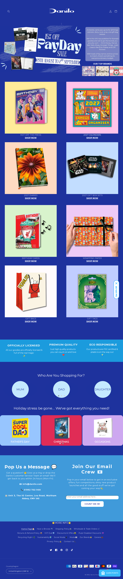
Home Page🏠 (27, 529)
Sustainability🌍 (44, 537)
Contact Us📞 (70, 541)
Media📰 (73, 537)
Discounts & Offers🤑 (66, 533)
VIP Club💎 (50, 533)
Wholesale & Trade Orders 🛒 (87, 529)
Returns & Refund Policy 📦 (29, 533)
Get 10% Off (116, 291)
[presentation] (78, 71)
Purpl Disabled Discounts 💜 (91, 533)
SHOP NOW (31, 138)
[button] (8, 11)
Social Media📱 (60, 537)
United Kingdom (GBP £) (19, 571)
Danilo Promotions (96, 575)
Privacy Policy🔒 (54, 541)
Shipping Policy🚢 (63, 529)
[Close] (116, 283)
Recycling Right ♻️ (26, 537)
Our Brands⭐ (86, 537)
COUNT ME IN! (92, 504)
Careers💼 (98, 537)
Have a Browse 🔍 (45, 529)
